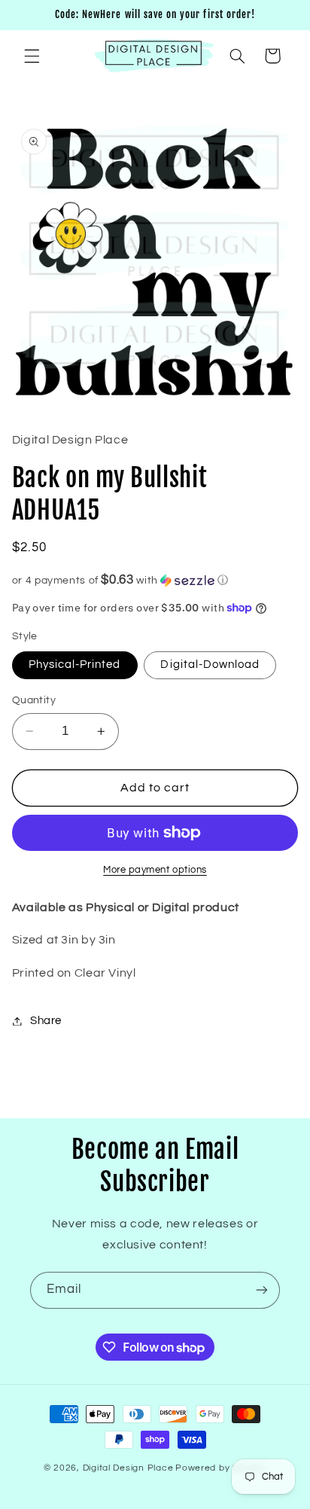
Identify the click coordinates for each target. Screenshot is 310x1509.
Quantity (34, 700)
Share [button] (46, 1020)
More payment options (155, 870)
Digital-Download (210, 664)
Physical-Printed (75, 664)
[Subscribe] (262, 1290)
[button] (31, 55)
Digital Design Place (128, 1468)
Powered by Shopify (220, 1468)
